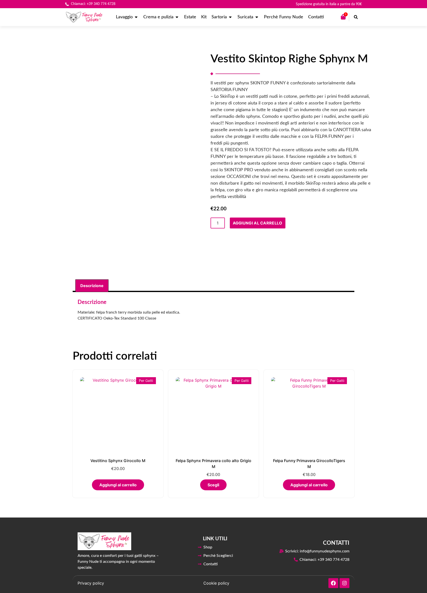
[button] (356, 17)
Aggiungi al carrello (257, 223)
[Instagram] (344, 583)
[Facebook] (333, 583)
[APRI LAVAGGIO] (136, 17)
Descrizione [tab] (92, 285)
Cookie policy (216, 583)
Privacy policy (91, 583)
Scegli (213, 484)
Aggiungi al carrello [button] (118, 484)
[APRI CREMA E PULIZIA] (177, 17)
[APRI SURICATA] (257, 17)
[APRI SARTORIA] (230, 17)
